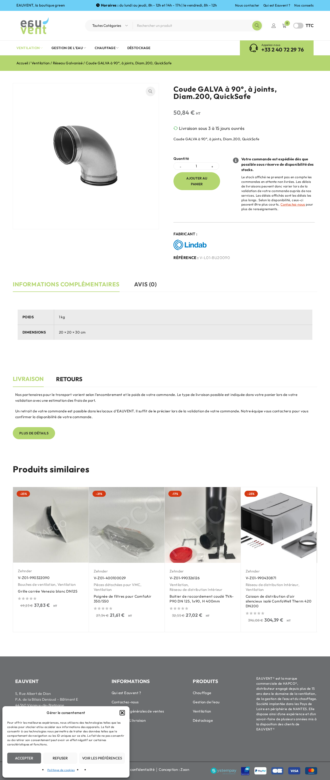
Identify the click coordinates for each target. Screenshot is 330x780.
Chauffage (202, 693)
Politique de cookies (61, 770)
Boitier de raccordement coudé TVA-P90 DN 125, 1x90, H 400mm (202, 598)
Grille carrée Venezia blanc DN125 (48, 591)
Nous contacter (247, 5)
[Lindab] (191, 245)
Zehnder (25, 571)
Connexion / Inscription (273, 25)
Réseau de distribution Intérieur (196, 589)
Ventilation (40, 63)
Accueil (22, 63)
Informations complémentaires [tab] (66, 284)
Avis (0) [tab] (145, 284)
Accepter (24, 758)
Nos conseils (304, 5)
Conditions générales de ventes (138, 711)
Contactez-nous (292, 204)
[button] (122, 712)
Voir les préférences (102, 758)
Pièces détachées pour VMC (117, 584)
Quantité (181, 158)
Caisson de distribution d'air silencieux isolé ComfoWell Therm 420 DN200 (279, 601)
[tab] (28, 381)
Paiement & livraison (129, 720)
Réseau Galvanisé (68, 63)
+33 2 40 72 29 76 (282, 49)
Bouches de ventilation (37, 584)
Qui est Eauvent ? (276, 5)
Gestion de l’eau (206, 702)
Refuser (60, 758)
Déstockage (203, 720)
